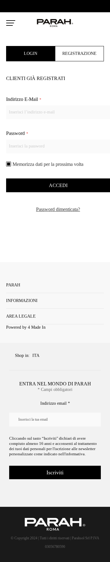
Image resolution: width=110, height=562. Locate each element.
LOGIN (30, 53)
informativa (75, 454)
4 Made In (37, 327)
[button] (37, 356)
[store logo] (55, 23)
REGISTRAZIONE (79, 53)
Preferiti (88, 23)
